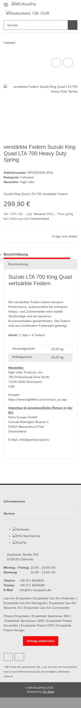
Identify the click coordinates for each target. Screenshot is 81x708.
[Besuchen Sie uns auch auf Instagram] (19, 657)
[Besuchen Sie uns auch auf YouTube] (8, 657)
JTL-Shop (48, 691)
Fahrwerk (27, 177)
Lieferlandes (63, 671)
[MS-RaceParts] (24, 4)
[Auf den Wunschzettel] (68, 63)
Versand (40, 214)
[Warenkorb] (70, 13)
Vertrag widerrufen (41, 641)
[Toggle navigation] (6, 3)
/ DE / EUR (41, 13)
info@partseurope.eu (34, 439)
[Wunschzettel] (63, 13)
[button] (56, 13)
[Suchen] (72, 25)
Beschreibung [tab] (16, 254)
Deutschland (40, 218)
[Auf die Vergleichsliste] (56, 63)
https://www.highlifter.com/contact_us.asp (37, 399)
